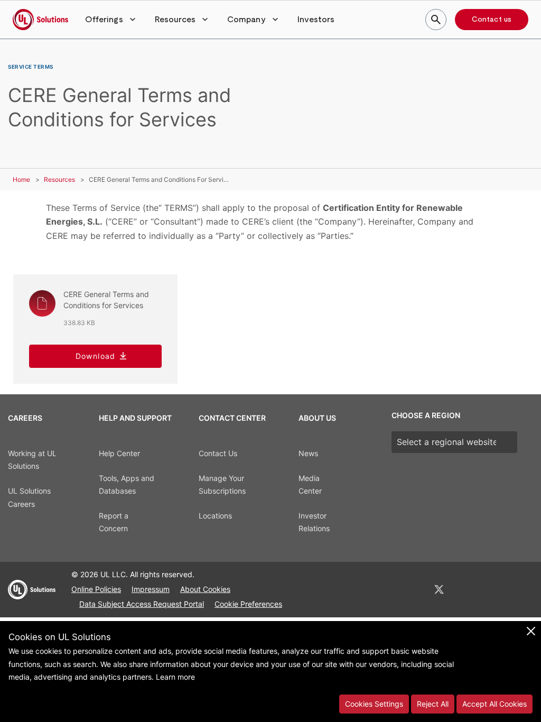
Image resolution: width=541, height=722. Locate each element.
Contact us (491, 19)
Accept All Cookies (494, 703)
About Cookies (205, 589)
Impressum (151, 589)
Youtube (521, 589)
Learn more (175, 676)
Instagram (494, 589)
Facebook (467, 589)
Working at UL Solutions (32, 460)
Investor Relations (314, 522)
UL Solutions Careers (29, 497)
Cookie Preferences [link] (248, 603)
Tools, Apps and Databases (126, 485)
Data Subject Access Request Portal (141, 603)
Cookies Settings (374, 703)
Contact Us (218, 453)
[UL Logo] (31, 594)
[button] (111, 19)
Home (21, 179)
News (308, 453)
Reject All (433, 703)
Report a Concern (113, 522)
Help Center (119, 453)
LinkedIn (411, 589)
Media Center (310, 485)
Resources (59, 179)
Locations (215, 515)
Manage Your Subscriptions (222, 485)
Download (96, 355)
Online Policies (96, 589)
